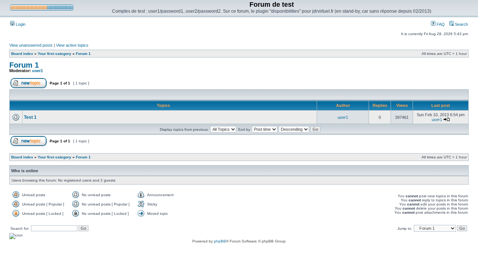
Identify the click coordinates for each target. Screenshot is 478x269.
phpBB (220, 241)
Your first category (54, 54)
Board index (22, 54)
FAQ (440, 24)
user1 (37, 70)
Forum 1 (83, 54)
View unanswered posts (31, 45)
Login (20, 24)
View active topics (72, 45)
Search (461, 24)
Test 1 (30, 117)
